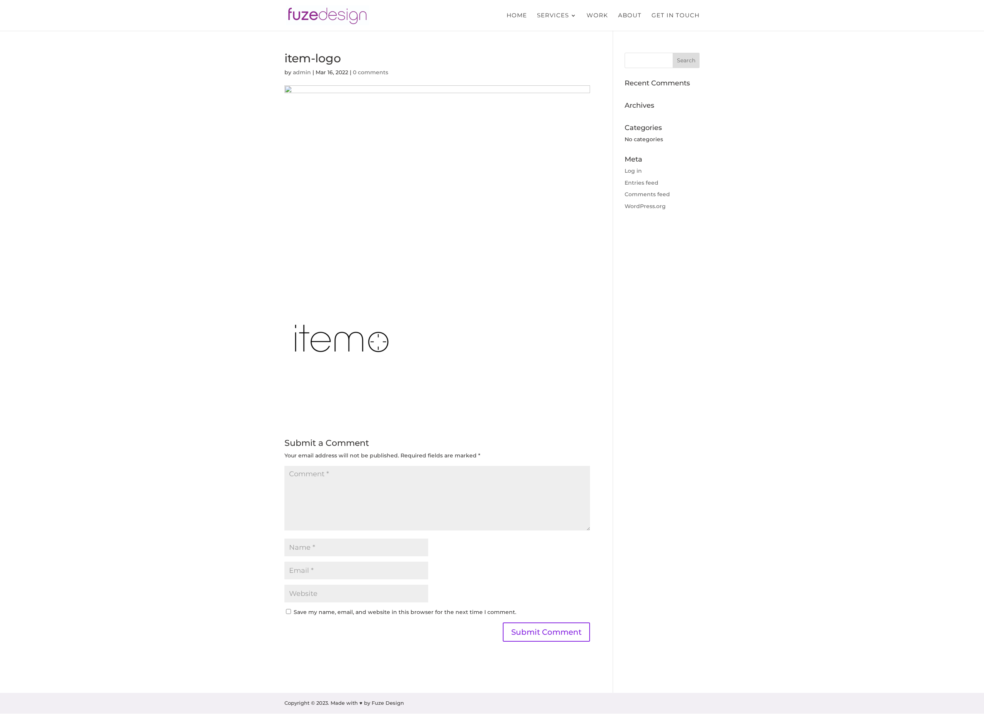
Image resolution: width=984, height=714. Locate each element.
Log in (633, 170)
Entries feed (641, 182)
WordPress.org (645, 206)
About (630, 16)
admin (302, 72)
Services (553, 16)
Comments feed (647, 194)
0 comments (370, 72)
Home (517, 16)
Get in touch (676, 16)
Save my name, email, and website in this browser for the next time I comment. (405, 612)
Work (597, 16)
